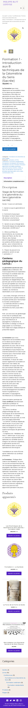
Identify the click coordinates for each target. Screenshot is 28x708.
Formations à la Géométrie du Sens (13, 17)
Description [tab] (8, 178)
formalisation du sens (8, 164)
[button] (23, 28)
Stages (7, 158)
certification (5, 161)
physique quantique (7, 171)
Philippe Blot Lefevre (10, 3)
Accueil (4, 16)
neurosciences (18, 169)
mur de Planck (9, 169)
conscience (12, 161)
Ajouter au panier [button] (14, 535)
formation (17, 164)
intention (14, 168)
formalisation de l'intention (17, 163)
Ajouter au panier (10, 149)
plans (14, 171)
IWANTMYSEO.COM (19, 705)
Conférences (16, 16)
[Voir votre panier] (21, 8)
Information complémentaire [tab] (14, 181)
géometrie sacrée (7, 168)
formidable (12, 166)
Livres (10, 16)
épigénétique (19, 161)
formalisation (5, 163)
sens (18, 171)
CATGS (17, 160)
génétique (18, 166)
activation (11, 160)
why (12, 172)
